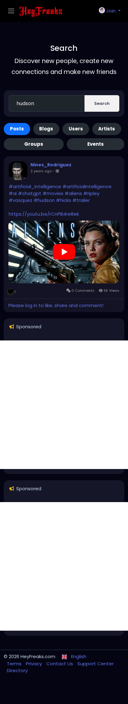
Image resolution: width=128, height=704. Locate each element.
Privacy (34, 663)
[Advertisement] (64, 404)
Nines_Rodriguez (50, 165)
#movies (53, 193)
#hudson (44, 200)
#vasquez (20, 200)
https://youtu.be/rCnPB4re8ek (44, 214)
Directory (17, 670)
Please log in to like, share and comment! (55, 305)
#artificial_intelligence (35, 186)
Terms (15, 663)
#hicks (63, 200)
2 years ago (41, 171)
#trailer (81, 200)
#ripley (91, 193)
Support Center (95, 663)
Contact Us (60, 663)
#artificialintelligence (87, 186)
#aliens (73, 193)
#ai (13, 193)
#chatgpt (29, 193)
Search (102, 103)
